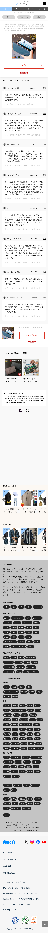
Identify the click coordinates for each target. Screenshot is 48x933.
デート (21, 627)
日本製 (30, 734)
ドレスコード (8, 622)
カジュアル (14, 771)
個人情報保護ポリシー (11, 893)
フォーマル (15, 776)
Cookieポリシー (9, 899)
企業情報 (7, 866)
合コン (29, 627)
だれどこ (20, 822)
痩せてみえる (8, 715)
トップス (6, 657)
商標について (32, 904)
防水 (21, 687)
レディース (30, 9)
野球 (6, 646)
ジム (28, 637)
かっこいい (7, 776)
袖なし (15, 734)
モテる (37, 739)
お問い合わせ (8, 882)
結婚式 (6, 637)
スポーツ (21, 637)
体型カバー (7, 739)
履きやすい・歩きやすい (18, 710)
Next (44, 500)
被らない (38, 710)
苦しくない (7, 705)
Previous (4, 500)
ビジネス (6, 618)
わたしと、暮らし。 (12, 825)
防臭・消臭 (23, 692)
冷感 (14, 687)
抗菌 (39, 692)
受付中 (9, 17)
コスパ (6, 748)
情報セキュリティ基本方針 (13, 904)
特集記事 (39, 17)
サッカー (37, 641)
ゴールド (14, 790)
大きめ (15, 720)
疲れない (30, 705)
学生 (6, 808)
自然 (22, 771)
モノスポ (37, 825)
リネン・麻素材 (8, 762)
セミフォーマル (37, 618)
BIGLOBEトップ (9, 910)
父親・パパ (7, 803)
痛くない (16, 715)
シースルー (25, 757)
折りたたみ (7, 729)
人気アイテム (24, 17)
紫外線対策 (33, 715)
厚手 (15, 729)
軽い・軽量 (14, 724)
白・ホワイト (8, 785)
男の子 (30, 803)
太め (32, 720)
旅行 (36, 627)
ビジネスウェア (30, 657)
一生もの (24, 743)
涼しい (6, 710)
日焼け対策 (7, 720)
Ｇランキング (10, 822)
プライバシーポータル (31, 893)
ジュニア (6, 799)
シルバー (6, 790)
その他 (19, 672)
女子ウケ (6, 743)
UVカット (7, 687)
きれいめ (30, 771)
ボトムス (21, 657)
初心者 (30, 799)
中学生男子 (21, 799)
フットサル (21, 641)
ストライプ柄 (36, 762)
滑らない (15, 705)
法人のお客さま (10, 859)
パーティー (17, 622)
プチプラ (38, 743)
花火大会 (14, 627)
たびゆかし (36, 827)
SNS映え (24, 748)
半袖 (30, 729)
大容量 (6, 724)
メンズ (6, 9)
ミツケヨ (27, 827)
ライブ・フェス (27, 622)
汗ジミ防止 (7, 696)
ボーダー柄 (18, 762)
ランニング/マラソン (10, 641)
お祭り (6, 627)
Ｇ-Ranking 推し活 (31, 830)
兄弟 (22, 803)
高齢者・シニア (16, 808)
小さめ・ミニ (24, 720)
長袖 (37, 729)
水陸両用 (32, 692)
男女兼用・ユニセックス (35, 748)
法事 (14, 637)
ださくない (24, 715)
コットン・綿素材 (36, 757)
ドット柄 (6, 767)
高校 (6, 632)
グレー (26, 785)
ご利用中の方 (9, 873)
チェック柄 (27, 762)
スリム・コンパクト (26, 724)
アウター (14, 657)
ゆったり (40, 720)
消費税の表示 (21, 882)
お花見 (36, 622)
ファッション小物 (9, 667)
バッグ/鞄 (27, 662)
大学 (14, 632)
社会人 (37, 803)
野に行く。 (9, 827)
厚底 (30, 739)
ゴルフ (29, 641)
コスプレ (6, 815)
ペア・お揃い (15, 748)
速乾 (29, 687)
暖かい (37, 705)
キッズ (18, 9)
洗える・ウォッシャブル (11, 692)
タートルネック (16, 757)
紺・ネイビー (35, 785)
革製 (21, 767)
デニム (6, 757)
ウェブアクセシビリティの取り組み (17, 888)
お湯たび (37, 822)
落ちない (30, 710)
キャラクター (26, 808)
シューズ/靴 (18, 662)
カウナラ (19, 827)
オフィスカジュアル (17, 618)
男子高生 (14, 799)
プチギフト (37, 799)
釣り (30, 646)
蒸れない (22, 705)
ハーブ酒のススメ (17, 830)
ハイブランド (15, 743)
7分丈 (22, 734)
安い (31, 743)
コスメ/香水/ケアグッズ (31, 672)
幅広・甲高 (7, 734)
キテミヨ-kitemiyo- (10, 393)
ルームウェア (20, 667)
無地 (28, 767)
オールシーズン (38, 607)
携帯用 (36, 724)
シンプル (6, 771)
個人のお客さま (10, 852)
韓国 (37, 734)
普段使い (37, 771)
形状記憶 (15, 696)
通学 (28, 632)
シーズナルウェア (9, 672)
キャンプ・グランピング (18, 646)
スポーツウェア (31, 667)
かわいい (36, 767)
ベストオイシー (26, 825)
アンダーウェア (8, 662)
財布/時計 (34, 662)
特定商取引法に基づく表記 (29, 899)
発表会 (21, 632)
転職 (28, 618)
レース (14, 767)
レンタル (22, 739)
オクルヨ (28, 822)
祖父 (15, 803)
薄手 (22, 729)
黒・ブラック (18, 785)
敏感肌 (15, 739)
